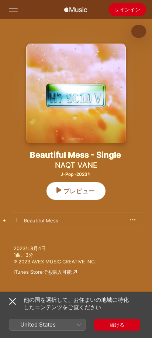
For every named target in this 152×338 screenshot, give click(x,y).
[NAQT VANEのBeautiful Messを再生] (16, 220)
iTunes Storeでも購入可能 (43, 272)
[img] (75, 9)
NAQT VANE (76, 165)
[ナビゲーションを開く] (13, 9)
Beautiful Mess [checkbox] (41, 220)
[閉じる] (12, 301)
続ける (117, 325)
